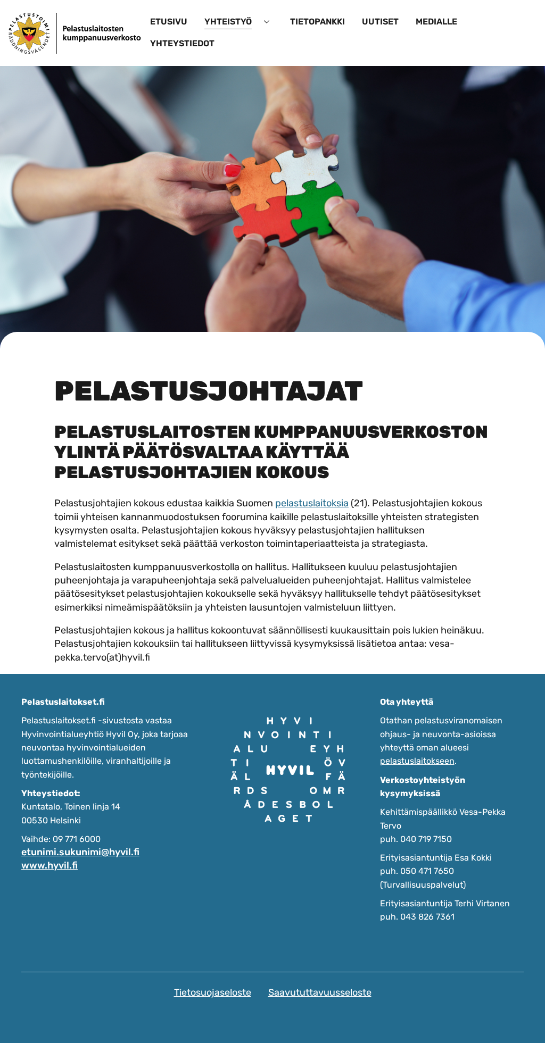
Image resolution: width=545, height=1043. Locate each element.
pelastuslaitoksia (312, 503)
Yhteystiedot (182, 43)
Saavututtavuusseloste (319, 992)
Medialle (436, 21)
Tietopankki (317, 21)
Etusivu (168, 21)
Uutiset (380, 21)
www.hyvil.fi (49, 865)
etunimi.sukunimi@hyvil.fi (80, 852)
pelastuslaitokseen (417, 761)
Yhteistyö (228, 21)
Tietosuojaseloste (212, 992)
